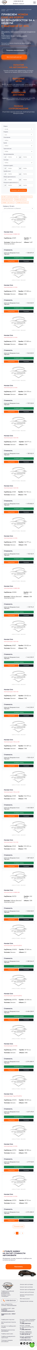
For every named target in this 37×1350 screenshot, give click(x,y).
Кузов (5, 143)
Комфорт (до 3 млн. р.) (20, 199)
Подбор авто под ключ (7, 1319)
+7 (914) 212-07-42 (25, 1334)
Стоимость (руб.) (8, 165)
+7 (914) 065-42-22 (25, 1337)
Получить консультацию (15, 50)
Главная (3, 9)
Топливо (6, 159)
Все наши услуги (25, 1298)
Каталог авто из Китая (26, 1287)
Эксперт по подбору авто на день (8, 1326)
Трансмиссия (7, 148)
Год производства (9, 154)
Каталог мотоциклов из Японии (26, 1295)
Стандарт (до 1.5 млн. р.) (22, 202)
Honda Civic (8, 232)
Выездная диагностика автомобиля (8, 1330)
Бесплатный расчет (14, 57)
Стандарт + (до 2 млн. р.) (8, 202)
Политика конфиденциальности (8, 1310)
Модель (6, 131)
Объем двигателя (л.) (10, 176)
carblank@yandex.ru (26, 1340)
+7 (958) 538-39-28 (25, 1323)
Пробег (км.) (7, 171)
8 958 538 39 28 (18, 1)
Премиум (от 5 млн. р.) (26, 196)
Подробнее (11, 261)
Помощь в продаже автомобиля (7, 1341)
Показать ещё (18, 1226)
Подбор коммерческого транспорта (8, 1337)
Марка (5, 126)
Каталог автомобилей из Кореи (23, 9)
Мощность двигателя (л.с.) (11, 182)
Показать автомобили (18, 190)
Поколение (7, 137)
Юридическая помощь (26, 1301)
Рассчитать (18, 1266)
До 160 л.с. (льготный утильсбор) (10, 196)
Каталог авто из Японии (27, 1292)
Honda (3, 10)
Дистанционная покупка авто (8, 1322)
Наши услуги (10, 9)
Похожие (26, 261)
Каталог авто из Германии (27, 1289)
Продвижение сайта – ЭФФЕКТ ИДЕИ (8, 1314)
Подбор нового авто (7, 1333)
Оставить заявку (19, 257)
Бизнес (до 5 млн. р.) (7, 199)
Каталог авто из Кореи (26, 1284)
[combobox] (18, 129)
